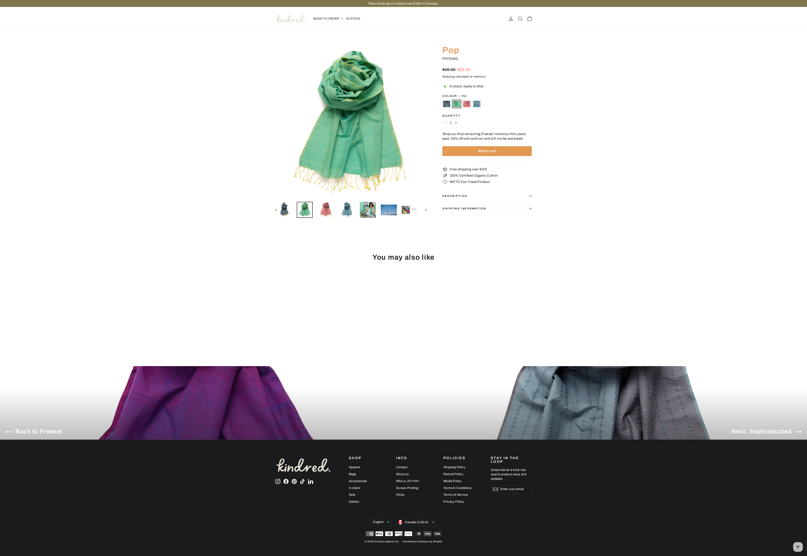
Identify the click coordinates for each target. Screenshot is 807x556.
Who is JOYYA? (407, 481)
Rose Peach (467, 104)
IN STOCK (353, 18)
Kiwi (456, 104)
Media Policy (452, 481)
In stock (354, 488)
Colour (454, 96)
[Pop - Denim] (278, 334)
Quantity (451, 115)
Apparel (354, 467)
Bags (352, 474)
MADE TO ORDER (326, 18)
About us (402, 474)
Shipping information (464, 208)
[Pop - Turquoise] (293, 334)
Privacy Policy (453, 501)
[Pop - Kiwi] (283, 334)
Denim (446, 104)
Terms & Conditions (457, 488)
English (378, 522)
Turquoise (477, 104)
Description (454, 196)
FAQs (400, 494)
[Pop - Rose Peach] (288, 334)
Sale (352, 494)
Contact (401, 467)
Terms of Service (455, 494)
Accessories (358, 481)
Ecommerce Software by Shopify (422, 541)
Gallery (354, 501)
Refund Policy (453, 474)
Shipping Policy (454, 467)
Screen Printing (407, 488)
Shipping (448, 76)
